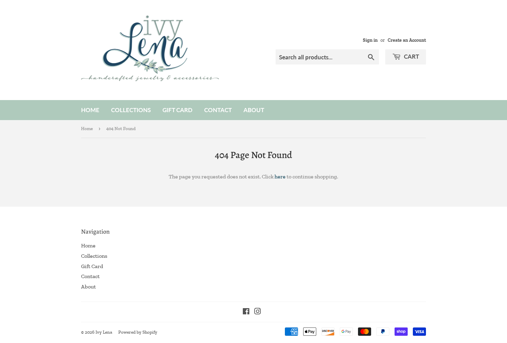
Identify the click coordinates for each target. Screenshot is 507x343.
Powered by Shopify (137, 332)
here (280, 176)
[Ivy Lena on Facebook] (246, 312)
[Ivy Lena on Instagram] (257, 312)
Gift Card (177, 110)
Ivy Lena (104, 332)
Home (90, 110)
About (253, 110)
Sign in (370, 40)
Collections (131, 110)
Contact (218, 110)
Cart (410, 56)
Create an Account (407, 40)
